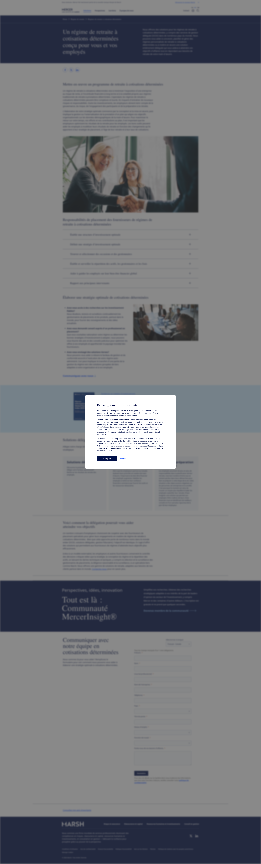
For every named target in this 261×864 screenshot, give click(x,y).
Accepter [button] (107, 458)
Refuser (123, 458)
